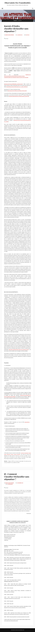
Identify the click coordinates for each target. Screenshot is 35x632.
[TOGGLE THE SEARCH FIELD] (32, 8)
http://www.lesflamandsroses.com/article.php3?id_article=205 (19, 96)
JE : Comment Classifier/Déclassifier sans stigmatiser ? (16, 477)
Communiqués (10, 484)
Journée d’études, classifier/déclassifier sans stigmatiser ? (16, 29)
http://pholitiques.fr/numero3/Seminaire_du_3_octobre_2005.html (16, 86)
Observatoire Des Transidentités (17, 3)
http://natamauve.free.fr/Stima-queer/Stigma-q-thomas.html (17, 90)
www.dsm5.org (27, 422)
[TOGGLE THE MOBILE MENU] (2, 8)
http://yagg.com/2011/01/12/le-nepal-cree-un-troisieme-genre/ (19, 349)
